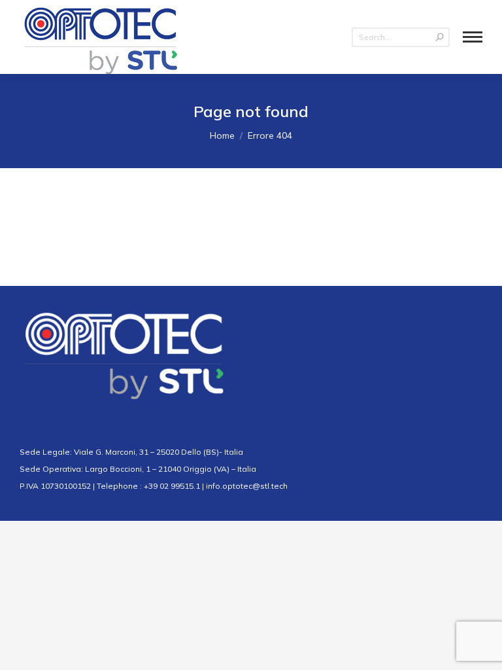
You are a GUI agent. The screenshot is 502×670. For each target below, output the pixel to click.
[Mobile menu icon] (472, 37)
